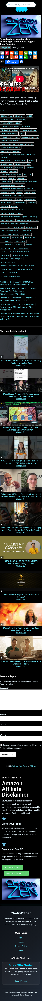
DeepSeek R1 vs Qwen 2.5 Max (11, 174)
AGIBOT (29, 116)
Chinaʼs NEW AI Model (22, 164)
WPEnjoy (33, 766)
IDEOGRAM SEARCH (8, 199)
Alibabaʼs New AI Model (28, 130)
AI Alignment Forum (7, 119)
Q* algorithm (5, 238)
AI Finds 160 (21, 119)
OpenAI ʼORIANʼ (27, 231)
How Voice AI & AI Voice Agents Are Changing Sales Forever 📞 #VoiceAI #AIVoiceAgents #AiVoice (21, 530)
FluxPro (3, 178)
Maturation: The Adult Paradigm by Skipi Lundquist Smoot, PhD (21, 629)
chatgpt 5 (32, 160)
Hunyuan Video (6, 195)
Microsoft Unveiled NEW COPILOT (12, 210)
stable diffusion (6, 248)
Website (3, 735)
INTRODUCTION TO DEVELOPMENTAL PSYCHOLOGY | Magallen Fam (21, 562)
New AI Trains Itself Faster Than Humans (14, 224)
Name (3, 715)
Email (3, 725)
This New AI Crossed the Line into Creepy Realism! (17, 266)
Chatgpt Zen (5, 48)
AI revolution (26, 126)
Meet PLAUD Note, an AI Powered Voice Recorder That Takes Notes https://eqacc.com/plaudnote (17, 291)
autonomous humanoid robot (10, 151)
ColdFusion (19, 167)
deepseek (13, 171)
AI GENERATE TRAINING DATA (11, 123)
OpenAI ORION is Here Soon (10, 231)
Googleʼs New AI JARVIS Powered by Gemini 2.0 (17, 188)
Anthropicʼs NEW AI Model (9, 140)
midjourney (33, 217)
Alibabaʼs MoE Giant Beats (9, 130)
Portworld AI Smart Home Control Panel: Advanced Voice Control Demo (21, 428)
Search (21, 11)
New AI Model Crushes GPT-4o (27, 220)
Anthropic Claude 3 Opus (30, 137)
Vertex (3, 273)
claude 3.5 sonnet (7, 167)
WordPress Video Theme (19, 766)
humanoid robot (30, 192)
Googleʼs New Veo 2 (7, 192)
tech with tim (5, 255)
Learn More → (21, 981)
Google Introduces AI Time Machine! (25, 181)
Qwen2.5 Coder (17, 238)
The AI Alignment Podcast (20, 255)
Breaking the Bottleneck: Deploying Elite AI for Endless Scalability (21, 662)
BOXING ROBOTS (20, 160)
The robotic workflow (8, 262)
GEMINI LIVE (22, 178)
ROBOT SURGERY (7, 245)
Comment (4, 688)
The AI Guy (4, 259)
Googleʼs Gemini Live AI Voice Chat (12, 185)
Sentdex (29, 245)
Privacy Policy (21, 946)
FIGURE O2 (28, 174)
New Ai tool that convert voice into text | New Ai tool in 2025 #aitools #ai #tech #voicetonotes (18, 307)
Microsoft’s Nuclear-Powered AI (11, 213)
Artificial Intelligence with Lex (10, 147)
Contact (21, 950)
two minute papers (7, 269)
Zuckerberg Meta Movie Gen (10, 276)
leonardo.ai (32, 202)
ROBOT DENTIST (6, 241)
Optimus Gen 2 (26, 234)
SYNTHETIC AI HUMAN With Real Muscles (15, 252)
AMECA (21, 133)
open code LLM (31, 227)
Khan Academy (20, 202)
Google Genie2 (6, 181)
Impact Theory (30, 199)
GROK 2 (19, 192)
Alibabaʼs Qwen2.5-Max (9, 133)
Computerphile (30, 167)
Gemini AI (12, 178)
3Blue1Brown (19, 116)
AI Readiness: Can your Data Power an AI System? (21, 595)
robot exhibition (20, 241)
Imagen (19, 199)
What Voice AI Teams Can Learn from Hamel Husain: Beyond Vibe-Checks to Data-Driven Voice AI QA (19, 316)
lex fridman (5, 206)
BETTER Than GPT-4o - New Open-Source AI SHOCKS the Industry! (19, 155)
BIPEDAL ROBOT (6, 160)
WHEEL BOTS (12, 273)
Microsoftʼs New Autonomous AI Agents (14, 217)
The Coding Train (16, 259)
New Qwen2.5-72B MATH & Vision (12, 227)
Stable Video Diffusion (21, 248)
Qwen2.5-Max (30, 238)
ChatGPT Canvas (6, 164)
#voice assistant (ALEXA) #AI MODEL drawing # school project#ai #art (21, 361)
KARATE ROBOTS (7, 202)
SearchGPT (19, 245)
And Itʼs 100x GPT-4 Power (10, 137)
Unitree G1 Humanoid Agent (25, 269)
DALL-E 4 (4, 171)
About (21, 942)
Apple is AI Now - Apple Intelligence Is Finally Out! (17, 144)
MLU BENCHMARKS (7, 220)
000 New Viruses (6, 116)
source (3, 110)
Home (21, 938)
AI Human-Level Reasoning (10, 126)
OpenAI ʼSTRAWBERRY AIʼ (9, 234)
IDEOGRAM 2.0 (19, 195)
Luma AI (14, 206)
